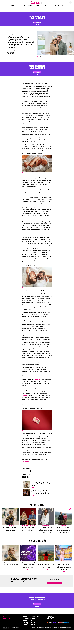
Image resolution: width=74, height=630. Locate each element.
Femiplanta (25, 461)
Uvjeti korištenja (55, 627)
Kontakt (33, 627)
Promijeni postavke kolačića (65, 627)
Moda (12, 5)
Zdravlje (11, 33)
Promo (32, 619)
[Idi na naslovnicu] (37, 3)
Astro (17, 5)
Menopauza (39, 471)
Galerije (23, 5)
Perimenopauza (26, 471)
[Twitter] (13, 53)
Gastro (30, 5)
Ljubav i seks (37, 5)
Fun (62, 5)
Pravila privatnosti (40, 627)
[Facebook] (11, 53)
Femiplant (36, 222)
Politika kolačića (48, 627)
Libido (33, 471)
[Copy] (8, 53)
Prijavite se (54, 582)
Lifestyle (50, 5)
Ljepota (44, 5)
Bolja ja (57, 5)
